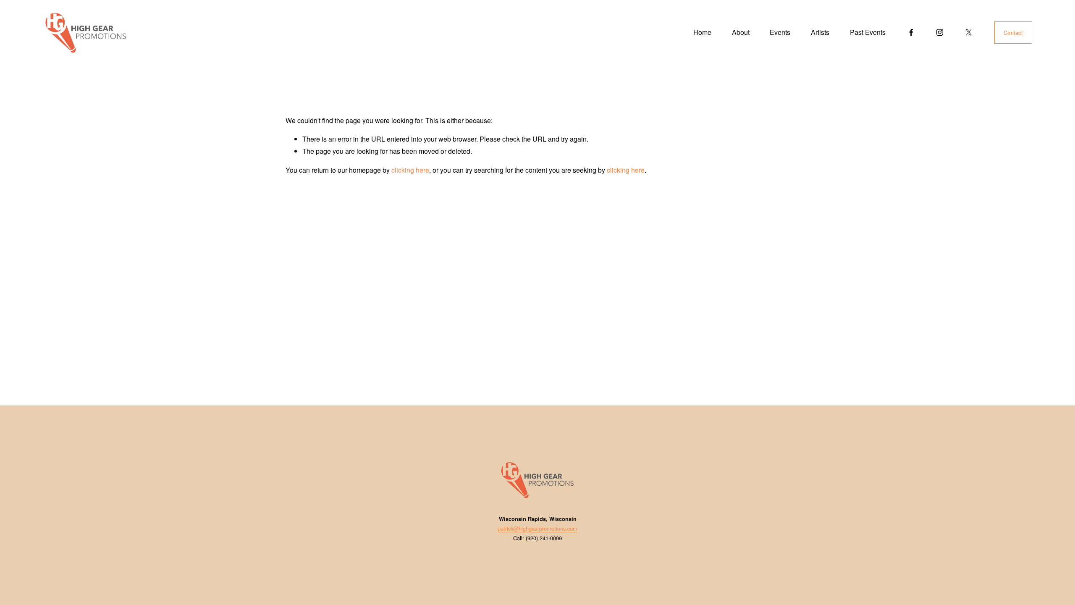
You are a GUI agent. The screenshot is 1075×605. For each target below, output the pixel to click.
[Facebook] (911, 32)
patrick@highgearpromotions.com (537, 528)
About (741, 32)
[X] (969, 32)
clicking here (410, 170)
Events (780, 32)
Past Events (868, 32)
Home (702, 32)
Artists (820, 32)
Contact (1013, 33)
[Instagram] (940, 32)
